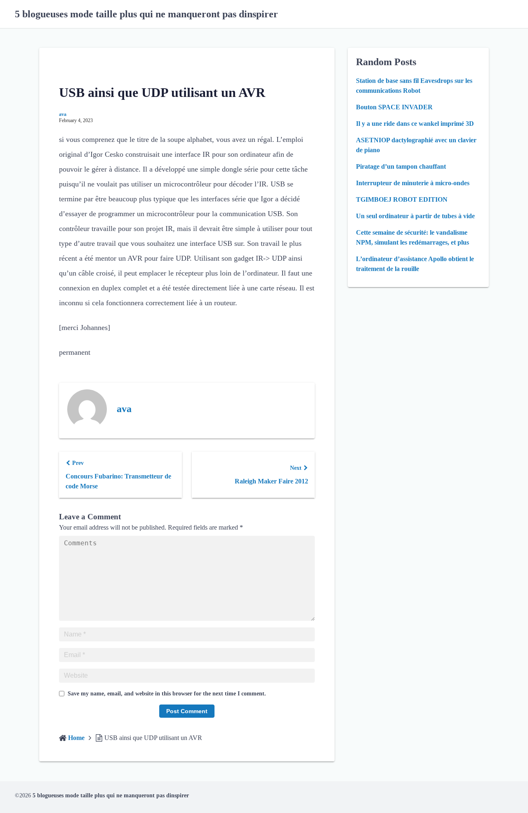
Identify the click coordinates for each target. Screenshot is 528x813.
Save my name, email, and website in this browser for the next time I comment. (167, 693)
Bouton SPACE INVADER (394, 107)
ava (62, 114)
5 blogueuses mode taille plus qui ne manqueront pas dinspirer (146, 14)
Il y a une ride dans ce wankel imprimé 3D (415, 123)
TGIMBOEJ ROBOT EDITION (402, 199)
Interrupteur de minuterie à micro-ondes (412, 182)
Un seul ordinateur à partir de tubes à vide (415, 215)
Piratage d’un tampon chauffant (401, 166)
